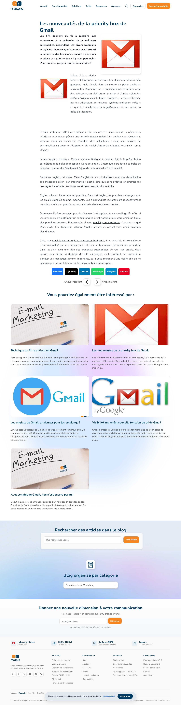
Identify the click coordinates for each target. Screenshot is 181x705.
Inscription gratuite (158, 6)
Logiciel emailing (59, 664)
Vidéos (85, 671)
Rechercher (131, 539)
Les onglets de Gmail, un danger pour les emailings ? (45, 422)
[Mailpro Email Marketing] (15, 658)
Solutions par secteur (61, 660)
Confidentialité (109, 696)
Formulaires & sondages (62, 683)
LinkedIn (84, 271)
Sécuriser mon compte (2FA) (125, 675)
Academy (86, 664)
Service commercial (151, 667)
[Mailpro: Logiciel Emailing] (17, 5)
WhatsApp (98, 271)
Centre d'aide (118, 660)
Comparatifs (87, 679)
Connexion (138, 6)
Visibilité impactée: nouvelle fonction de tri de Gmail (126, 422)
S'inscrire (114, 621)
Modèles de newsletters (62, 671)
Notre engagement (151, 664)
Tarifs (88, 6)
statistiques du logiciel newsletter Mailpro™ (78, 240)
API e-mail (56, 679)
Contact (146, 671)
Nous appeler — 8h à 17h (124, 671)
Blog (84, 660)
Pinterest (124, 271)
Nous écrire (118, 667)
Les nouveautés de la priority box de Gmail (120, 350)
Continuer (125, 696)
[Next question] (97, 281)
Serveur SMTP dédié (61, 675)
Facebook (57, 271)
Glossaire (86, 667)
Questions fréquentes (122, 664)
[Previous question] (86, 281)
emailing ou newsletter (106, 222)
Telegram (111, 271)
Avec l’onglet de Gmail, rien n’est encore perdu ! (42, 495)
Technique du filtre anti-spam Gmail (34, 350)
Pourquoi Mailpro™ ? (152, 660)
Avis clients (148, 675)
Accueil (43, 6)
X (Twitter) (71, 271)
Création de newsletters (62, 667)
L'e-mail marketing (90, 675)
